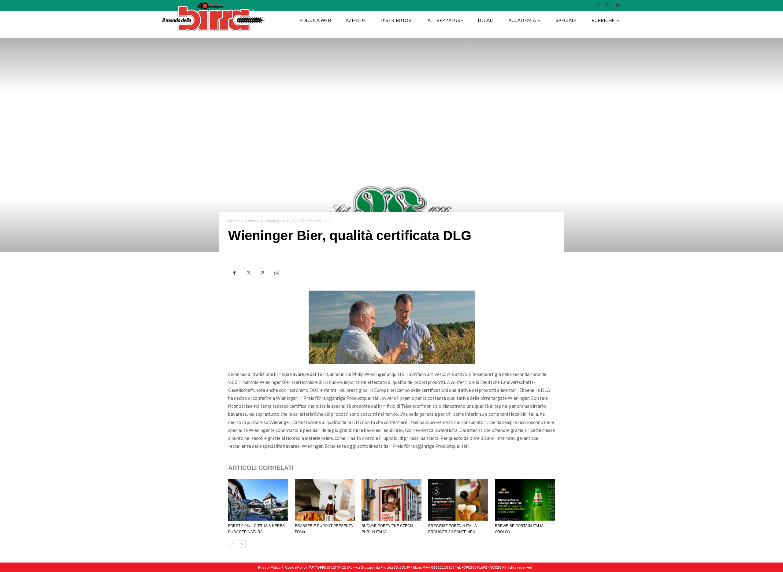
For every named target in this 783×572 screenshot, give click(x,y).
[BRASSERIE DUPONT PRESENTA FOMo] (325, 500)
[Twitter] (248, 273)
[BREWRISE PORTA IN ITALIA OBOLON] (525, 500)
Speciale (566, 20)
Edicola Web (315, 20)
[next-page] (242, 544)
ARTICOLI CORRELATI (261, 467)
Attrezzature (445, 20)
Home (233, 221)
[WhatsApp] (276, 273)
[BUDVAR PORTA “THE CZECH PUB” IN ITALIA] (391, 500)
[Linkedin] (617, 5)
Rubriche (603, 20)
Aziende (356, 20)
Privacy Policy (269, 567)
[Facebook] (598, 5)
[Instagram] (608, 5)
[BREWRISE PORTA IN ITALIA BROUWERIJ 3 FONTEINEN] (458, 500)
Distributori (396, 20)
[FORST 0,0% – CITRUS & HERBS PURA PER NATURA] (258, 500)
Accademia (522, 20)
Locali (486, 20)
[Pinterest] (262, 273)
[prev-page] (232, 544)
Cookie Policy (296, 567)
